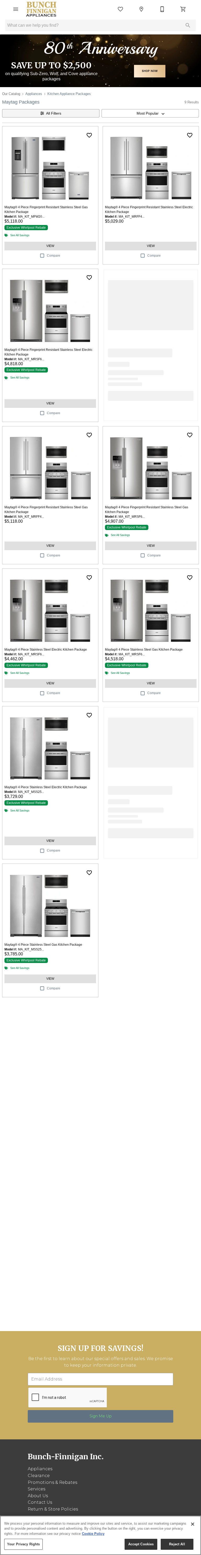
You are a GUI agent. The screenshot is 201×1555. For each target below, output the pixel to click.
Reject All (177, 1544)
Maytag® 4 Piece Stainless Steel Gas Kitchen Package (144, 649)
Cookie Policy (93, 1534)
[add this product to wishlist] (89, 135)
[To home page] (41, 9)
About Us (38, 1495)
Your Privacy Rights (23, 1544)
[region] (100, 1535)
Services (36, 1488)
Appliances (33, 94)
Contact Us (40, 1502)
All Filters (53, 113)
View (50, 246)
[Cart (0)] (183, 9)
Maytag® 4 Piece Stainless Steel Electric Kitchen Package (45, 649)
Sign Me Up (101, 1416)
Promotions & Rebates (52, 1482)
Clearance (39, 1475)
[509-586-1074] (162, 9)
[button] (15, 9)
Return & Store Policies (53, 1509)
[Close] (192, 1524)
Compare (53, 255)
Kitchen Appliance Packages (69, 94)
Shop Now (150, 70)
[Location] (141, 9)
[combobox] (150, 113)
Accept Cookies (141, 1544)
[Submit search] (188, 25)
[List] (120, 9)
